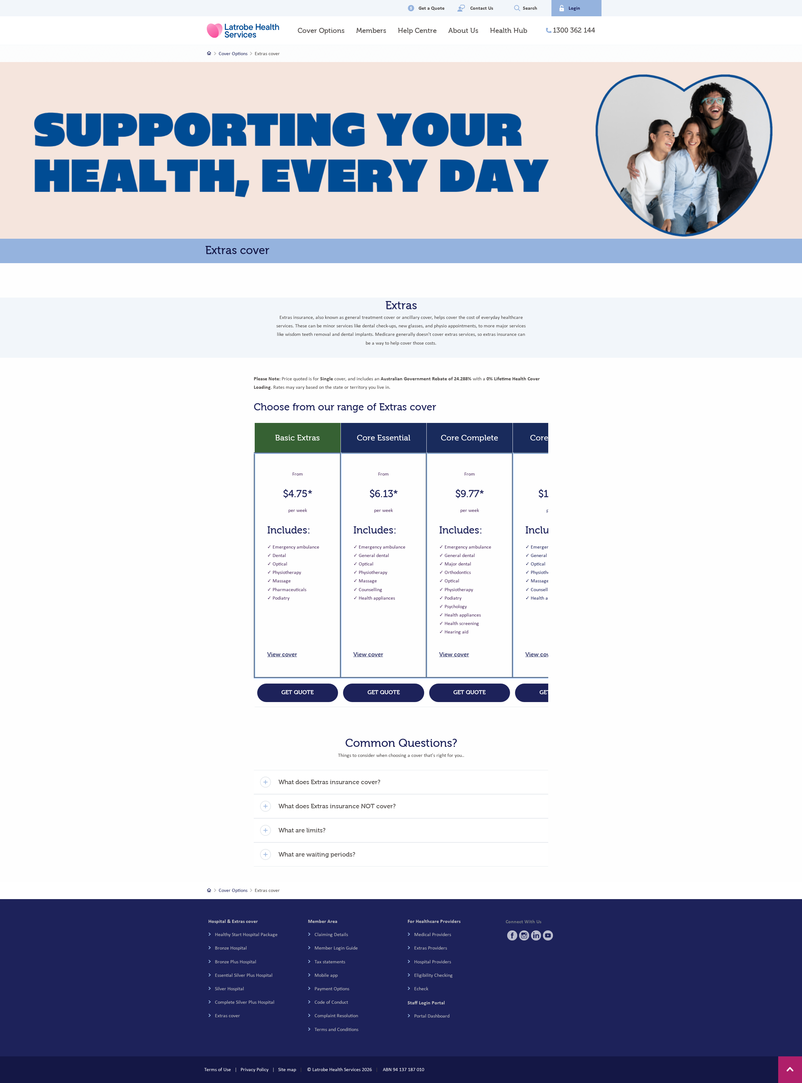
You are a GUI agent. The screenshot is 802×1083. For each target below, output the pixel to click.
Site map (287, 1069)
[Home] (209, 53)
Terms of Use (217, 1069)
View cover (282, 654)
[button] (401, 782)
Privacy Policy (254, 1069)
